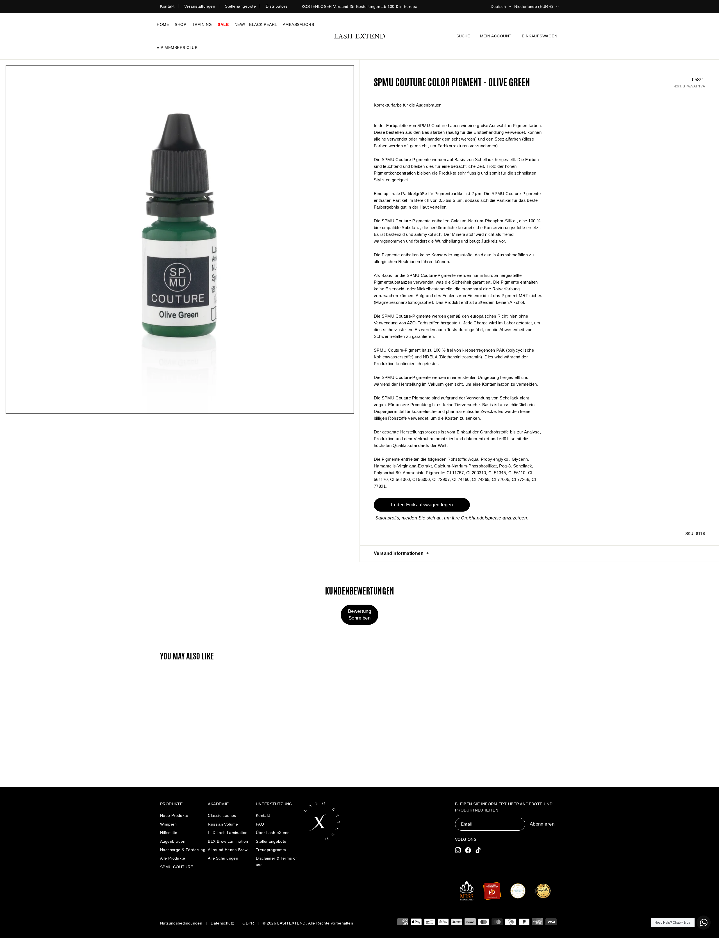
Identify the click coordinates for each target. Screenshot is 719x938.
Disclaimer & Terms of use (276, 861)
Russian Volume (223, 824)
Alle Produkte (172, 858)
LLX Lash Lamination (227, 832)
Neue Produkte (174, 815)
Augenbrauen (172, 841)
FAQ (260, 824)
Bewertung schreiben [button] (359, 615)
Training (202, 24)
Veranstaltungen (199, 6)
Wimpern (168, 824)
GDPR (248, 923)
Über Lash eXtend (273, 832)
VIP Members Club (177, 47)
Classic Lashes (222, 815)
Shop (180, 24)
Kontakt (167, 6)
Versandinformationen (399, 553)
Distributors (277, 6)
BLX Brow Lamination (228, 841)
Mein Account (496, 36)
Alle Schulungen (223, 858)
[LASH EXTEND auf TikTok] (478, 850)
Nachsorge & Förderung (182, 849)
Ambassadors (298, 24)
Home (163, 24)
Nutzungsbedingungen (181, 923)
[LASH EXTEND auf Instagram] (458, 850)
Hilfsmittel (169, 832)
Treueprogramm (271, 849)
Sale (223, 24)
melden (409, 518)
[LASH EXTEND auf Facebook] (468, 850)
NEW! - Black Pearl (256, 24)
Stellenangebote (240, 6)
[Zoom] (180, 239)
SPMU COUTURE (176, 867)
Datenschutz (222, 923)
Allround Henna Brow (227, 849)
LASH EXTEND (291, 923)
